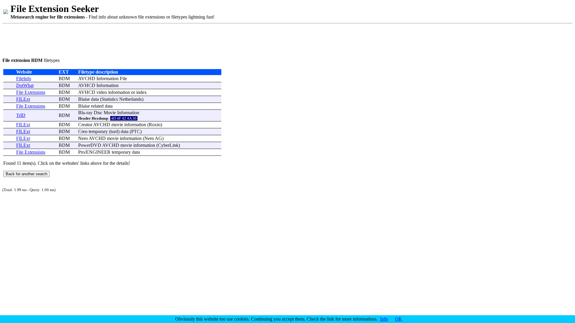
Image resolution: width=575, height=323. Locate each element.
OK (398, 319)
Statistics (110, 99)
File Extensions (30, 92)
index (141, 92)
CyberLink (168, 145)
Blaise (84, 99)
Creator (85, 124)
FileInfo (23, 78)
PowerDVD (89, 145)
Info (384, 319)
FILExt (23, 99)
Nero (83, 138)
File (123, 78)
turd (114, 131)
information (119, 92)
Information (107, 78)
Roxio (155, 124)
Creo (82, 131)
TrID (20, 115)
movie (117, 124)
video (101, 92)
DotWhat (25, 85)
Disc (98, 112)
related (97, 106)
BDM (64, 78)
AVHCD (86, 85)
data (95, 99)
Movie (110, 112)
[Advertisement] (111, 39)
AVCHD (86, 78)
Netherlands (130, 99)
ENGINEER (98, 152)
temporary (98, 131)
